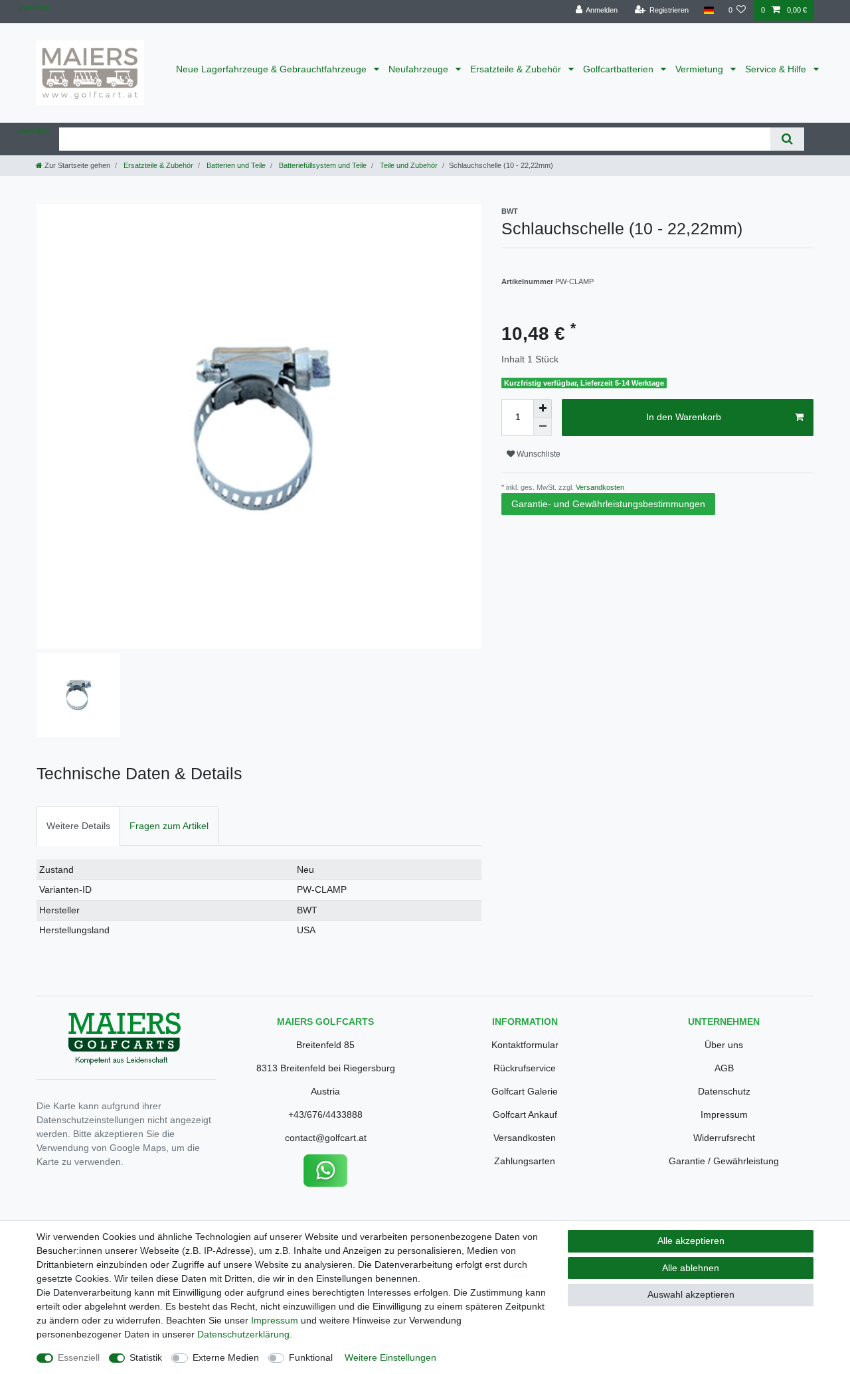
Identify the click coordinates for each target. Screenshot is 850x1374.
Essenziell (79, 1357)
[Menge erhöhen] (542, 408)
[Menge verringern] (542, 427)
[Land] (708, 10)
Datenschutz (724, 1091)
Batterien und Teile (235, 165)
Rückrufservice (524, 1068)
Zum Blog (34, 7)
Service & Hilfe (777, 69)
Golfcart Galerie (524, 1091)
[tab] (78, 826)
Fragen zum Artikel (169, 825)
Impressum (724, 1114)
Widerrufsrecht (724, 1137)
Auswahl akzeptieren (690, 1294)
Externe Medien (226, 1357)
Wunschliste (537, 454)
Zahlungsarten (524, 1161)
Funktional (311, 1357)
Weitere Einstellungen (390, 1357)
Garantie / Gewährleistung (724, 1161)
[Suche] (787, 139)
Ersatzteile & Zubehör (517, 69)
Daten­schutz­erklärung (243, 1334)
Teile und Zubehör (408, 165)
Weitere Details (78, 825)
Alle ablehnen (690, 1267)
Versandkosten (599, 487)
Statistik (145, 1357)
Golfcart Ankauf (525, 1114)
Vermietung (700, 69)
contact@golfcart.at (326, 1137)
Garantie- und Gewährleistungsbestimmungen (608, 503)
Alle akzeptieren (690, 1240)
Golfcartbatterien (619, 69)
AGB (724, 1068)
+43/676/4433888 (325, 1114)
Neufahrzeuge (419, 69)
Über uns (724, 1044)
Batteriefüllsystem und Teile (322, 165)
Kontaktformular (524, 1044)
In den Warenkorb (683, 417)
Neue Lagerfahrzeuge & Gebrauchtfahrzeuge (272, 69)
